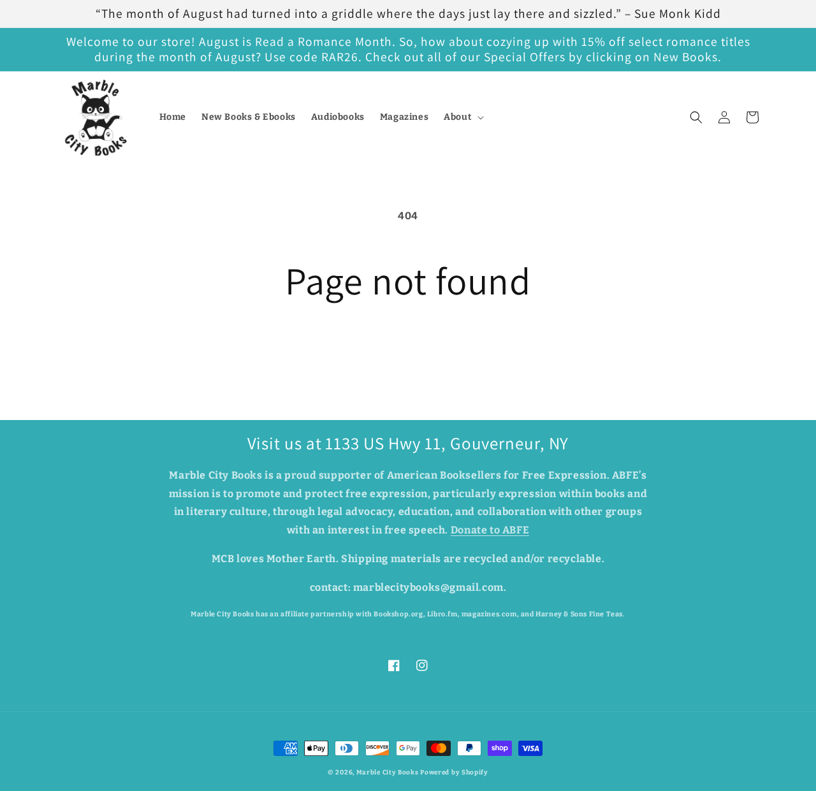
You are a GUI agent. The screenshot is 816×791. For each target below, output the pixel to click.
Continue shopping (408, 350)
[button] (462, 117)
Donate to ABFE (490, 530)
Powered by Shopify (454, 772)
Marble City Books (387, 772)
